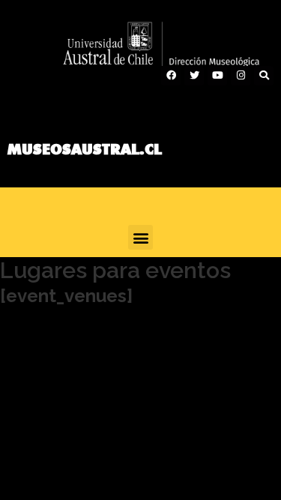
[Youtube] (217, 75)
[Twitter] (194, 75)
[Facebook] (171, 75)
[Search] (264, 75)
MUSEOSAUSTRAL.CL (84, 149)
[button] (140, 237)
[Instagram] (240, 75)
